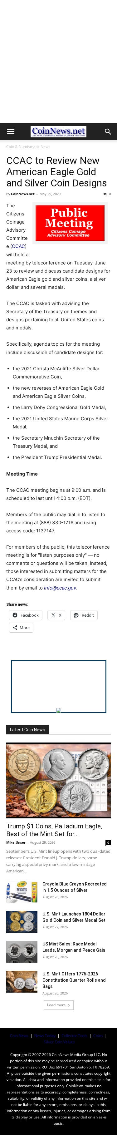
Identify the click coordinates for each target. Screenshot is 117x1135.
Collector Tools (74, 1035)
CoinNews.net (23, 193)
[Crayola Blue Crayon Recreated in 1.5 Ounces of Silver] (21, 892)
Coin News (19, 1035)
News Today (45, 1035)
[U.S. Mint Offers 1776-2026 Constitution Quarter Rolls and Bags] (21, 982)
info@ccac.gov (60, 588)
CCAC (18, 246)
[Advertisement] (58, 61)
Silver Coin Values (59, 1041)
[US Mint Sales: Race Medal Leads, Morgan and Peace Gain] (21, 952)
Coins (98, 1035)
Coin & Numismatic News (28, 146)
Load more (56, 1005)
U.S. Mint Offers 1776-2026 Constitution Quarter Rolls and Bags (74, 980)
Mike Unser (16, 842)
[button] (11, 131)
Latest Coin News (27, 729)
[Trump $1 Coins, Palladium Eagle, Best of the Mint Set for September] (58, 780)
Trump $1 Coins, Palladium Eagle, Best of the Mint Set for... (54, 830)
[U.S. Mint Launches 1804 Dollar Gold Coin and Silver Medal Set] (21, 922)
